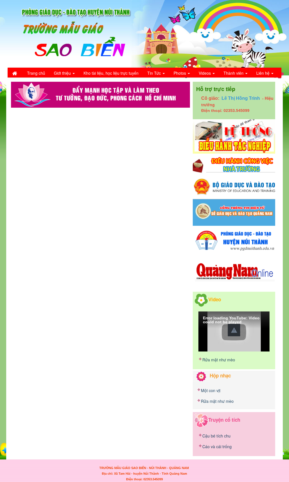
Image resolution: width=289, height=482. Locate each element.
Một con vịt (210, 390)
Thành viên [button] (234, 73)
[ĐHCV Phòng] (234, 136)
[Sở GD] (234, 212)
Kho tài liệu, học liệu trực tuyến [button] (111, 73)
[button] (234, 330)
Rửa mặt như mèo (218, 359)
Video (214, 299)
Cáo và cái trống (217, 446)
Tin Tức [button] (154, 73)
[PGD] (234, 240)
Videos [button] (205, 73)
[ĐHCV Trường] (234, 165)
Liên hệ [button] (263, 73)
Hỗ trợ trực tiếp (215, 89)
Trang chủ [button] (36, 73)
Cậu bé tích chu (216, 436)
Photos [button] (180, 73)
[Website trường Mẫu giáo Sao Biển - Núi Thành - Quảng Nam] (72, 33)
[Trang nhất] (15, 73)
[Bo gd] (234, 186)
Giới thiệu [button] (63, 73)
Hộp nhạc (220, 375)
